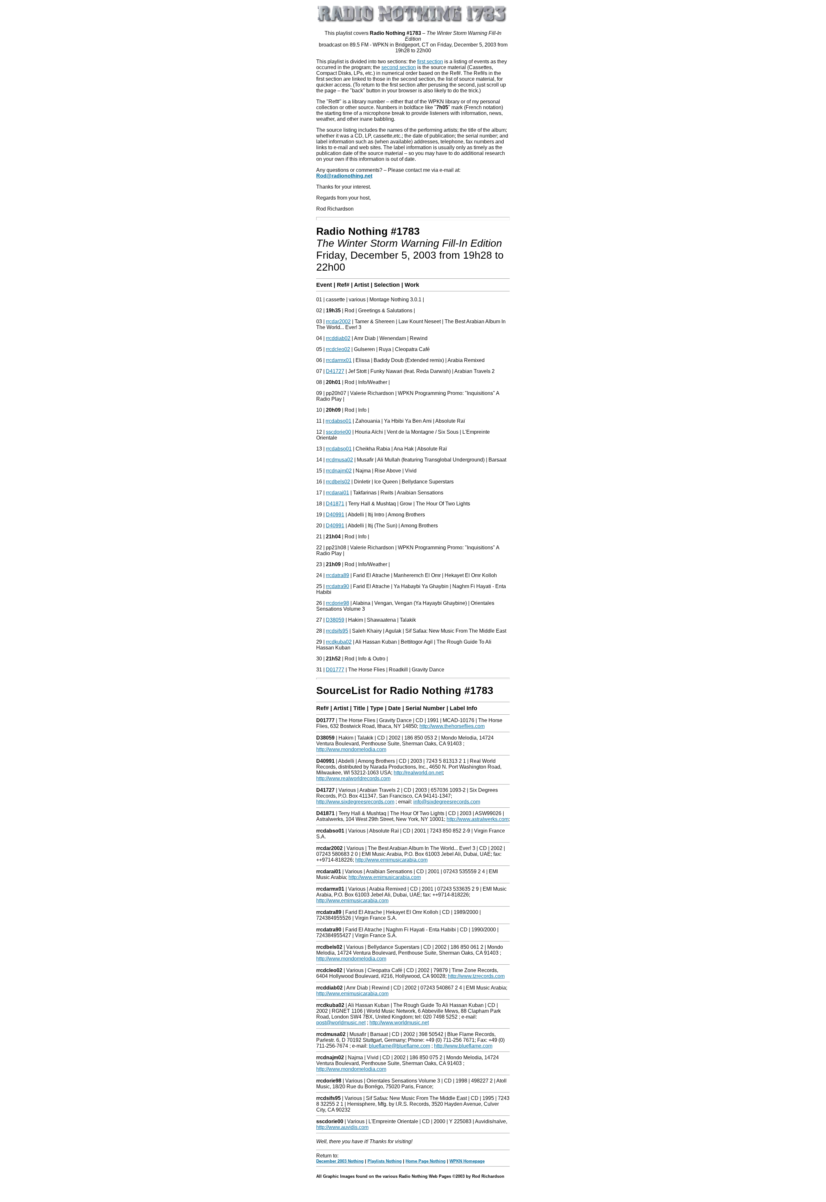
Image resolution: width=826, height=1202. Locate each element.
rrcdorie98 (337, 603)
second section (398, 67)
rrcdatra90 (337, 586)
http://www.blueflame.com (463, 1046)
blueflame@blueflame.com (399, 1046)
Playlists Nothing (385, 1161)
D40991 (335, 514)
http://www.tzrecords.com (476, 976)
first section (430, 61)
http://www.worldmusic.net (399, 1022)
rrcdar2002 (338, 321)
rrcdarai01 (337, 492)
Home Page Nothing (426, 1161)
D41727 (335, 371)
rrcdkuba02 (339, 642)
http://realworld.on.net (418, 772)
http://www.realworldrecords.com (353, 778)
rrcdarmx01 (339, 360)
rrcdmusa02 (339, 459)
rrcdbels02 (338, 481)
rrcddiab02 (338, 338)
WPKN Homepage (467, 1161)
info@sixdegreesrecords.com (446, 801)
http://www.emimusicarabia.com (391, 860)
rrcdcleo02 (338, 349)
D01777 (335, 669)
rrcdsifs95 (337, 631)
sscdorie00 (338, 432)
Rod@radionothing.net (344, 176)
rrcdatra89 (337, 575)
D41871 (335, 503)
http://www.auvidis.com (342, 1127)
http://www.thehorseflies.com (452, 726)
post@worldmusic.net (341, 1022)
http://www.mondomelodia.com (351, 749)
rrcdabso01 (338, 421)
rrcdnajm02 (339, 470)
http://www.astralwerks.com (478, 819)
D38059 (335, 620)
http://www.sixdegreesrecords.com (355, 801)
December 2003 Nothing (340, 1161)
